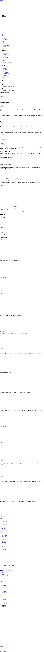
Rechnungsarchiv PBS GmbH (7, 62)
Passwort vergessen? (3, 651)
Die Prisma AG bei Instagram (5, 568)
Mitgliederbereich (4, 547)
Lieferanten (3, 63)
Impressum (3, 572)
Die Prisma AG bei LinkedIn (5, 570)
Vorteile (4, 38)
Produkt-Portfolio (5, 39)
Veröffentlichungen (6, 54)
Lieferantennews (5, 53)
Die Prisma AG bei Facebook (5, 567)
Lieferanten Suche (5, 43)
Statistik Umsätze (5, 79)
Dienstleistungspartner (6, 55)
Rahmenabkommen (6, 40)
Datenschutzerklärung (5, 575)
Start (2, 34)
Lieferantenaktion (5, 52)
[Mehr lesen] (1, 111)
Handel (3, 35)
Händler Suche (5, 75)
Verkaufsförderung (6, 68)
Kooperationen (5, 42)
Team (2, 546)
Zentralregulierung (5, 41)
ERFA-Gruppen (5, 46)
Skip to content (2, 0)
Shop (2, 80)
